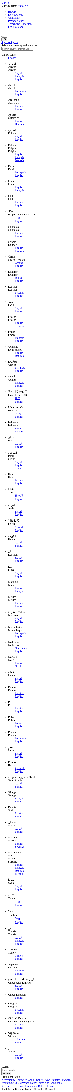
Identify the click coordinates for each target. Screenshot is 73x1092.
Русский (20, 768)
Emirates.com (15, 26)
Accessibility (8, 1079)
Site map (49, 1086)
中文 (17, 217)
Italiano (19, 480)
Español (19, 106)
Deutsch (19, 124)
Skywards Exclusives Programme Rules (22, 1086)
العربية (18, 73)
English (12, 57)
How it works (15, 14)
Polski (18, 723)
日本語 (19, 495)
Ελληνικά (20, 250)
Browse (12, 11)
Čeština (19, 262)
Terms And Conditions (20, 23)
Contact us (14, 17)
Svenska (19, 326)
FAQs (47, 1079)
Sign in (5, 2)
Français (19, 76)
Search (5, 1066)
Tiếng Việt (20, 1039)
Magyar (19, 413)
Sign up (5, 42)
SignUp (23, 5)
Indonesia (20, 431)
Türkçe (19, 955)
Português (20, 91)
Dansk (18, 277)
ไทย (17, 918)
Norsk (18, 666)
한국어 (19, 526)
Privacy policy (16, 20)
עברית (18, 468)
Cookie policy (35, 1079)
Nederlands (21, 648)
